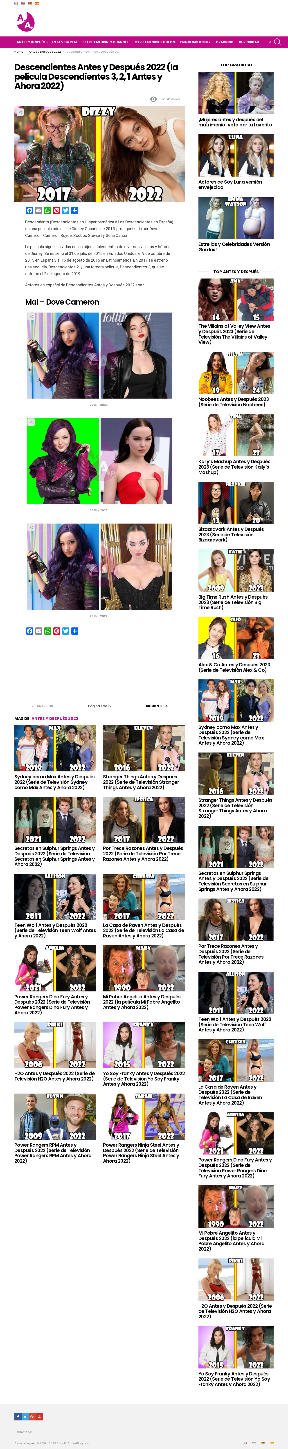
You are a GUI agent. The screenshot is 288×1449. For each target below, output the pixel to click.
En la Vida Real (64, 42)
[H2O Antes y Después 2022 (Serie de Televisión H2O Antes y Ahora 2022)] (55, 1045)
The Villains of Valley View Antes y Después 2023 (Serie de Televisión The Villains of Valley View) (234, 334)
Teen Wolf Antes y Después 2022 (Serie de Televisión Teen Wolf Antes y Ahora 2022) (55, 930)
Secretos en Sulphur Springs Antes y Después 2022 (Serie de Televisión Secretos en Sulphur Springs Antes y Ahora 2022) (54, 856)
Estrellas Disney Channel (105, 42)
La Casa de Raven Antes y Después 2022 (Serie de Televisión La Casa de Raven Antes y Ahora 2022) (143, 930)
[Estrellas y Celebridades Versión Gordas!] (236, 218)
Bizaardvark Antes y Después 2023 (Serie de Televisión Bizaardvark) (231, 534)
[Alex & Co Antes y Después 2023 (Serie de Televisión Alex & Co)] (236, 638)
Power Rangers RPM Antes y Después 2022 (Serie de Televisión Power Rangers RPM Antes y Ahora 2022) (53, 1153)
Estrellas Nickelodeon (154, 42)
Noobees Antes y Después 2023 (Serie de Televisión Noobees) (233, 402)
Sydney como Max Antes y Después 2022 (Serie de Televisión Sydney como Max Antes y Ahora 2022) (54, 782)
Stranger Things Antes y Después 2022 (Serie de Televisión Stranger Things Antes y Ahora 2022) (141, 782)
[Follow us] (270, 42)
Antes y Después (31, 42)
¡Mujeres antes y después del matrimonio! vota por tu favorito (235, 122)
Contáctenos (23, 1432)
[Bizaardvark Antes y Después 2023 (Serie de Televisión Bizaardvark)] (236, 503)
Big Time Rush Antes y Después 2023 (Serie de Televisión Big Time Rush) (233, 602)
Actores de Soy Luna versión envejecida (230, 185)
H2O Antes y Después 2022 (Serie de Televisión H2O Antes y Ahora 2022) (54, 1076)
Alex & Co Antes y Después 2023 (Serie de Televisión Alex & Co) (234, 667)
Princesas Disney (195, 42)
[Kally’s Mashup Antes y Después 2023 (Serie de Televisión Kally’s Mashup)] (236, 435)
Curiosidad (249, 42)
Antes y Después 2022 (55, 718)
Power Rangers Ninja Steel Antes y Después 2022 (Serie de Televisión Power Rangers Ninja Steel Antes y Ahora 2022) (141, 1153)
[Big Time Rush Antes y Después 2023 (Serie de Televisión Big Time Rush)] (236, 570)
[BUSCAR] (277, 42)
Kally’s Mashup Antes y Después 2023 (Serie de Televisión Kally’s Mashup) (234, 466)
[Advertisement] (99, 670)
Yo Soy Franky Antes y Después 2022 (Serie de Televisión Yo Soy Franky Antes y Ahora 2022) (144, 1078)
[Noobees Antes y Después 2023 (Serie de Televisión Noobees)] (236, 373)
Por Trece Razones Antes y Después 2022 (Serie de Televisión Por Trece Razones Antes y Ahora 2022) (143, 853)
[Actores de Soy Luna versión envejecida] (236, 155)
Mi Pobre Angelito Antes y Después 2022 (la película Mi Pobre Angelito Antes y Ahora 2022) (142, 1002)
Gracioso (225, 42)
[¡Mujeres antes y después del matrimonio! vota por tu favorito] (236, 93)
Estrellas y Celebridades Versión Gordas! (234, 247)
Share (20, 112)
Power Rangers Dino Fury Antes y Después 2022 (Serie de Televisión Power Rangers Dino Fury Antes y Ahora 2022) (52, 1004)
